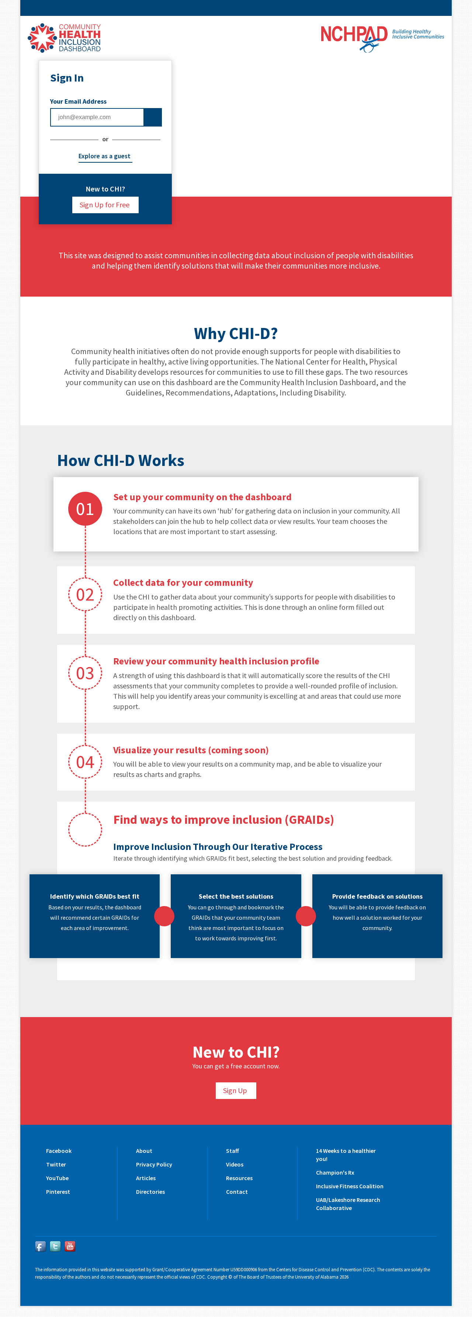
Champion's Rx (335, 1172)
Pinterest (58, 1191)
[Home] (64, 36)
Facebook (59, 1150)
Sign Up (235, 1090)
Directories (150, 1191)
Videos (234, 1164)
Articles (146, 1178)
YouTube (57, 1178)
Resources (239, 1178)
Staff (232, 1150)
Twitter (56, 1164)
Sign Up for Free (104, 204)
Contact (237, 1191)
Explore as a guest (105, 156)
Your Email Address (78, 101)
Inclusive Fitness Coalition (350, 1186)
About (144, 1150)
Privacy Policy (154, 1164)
